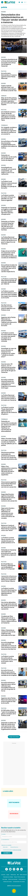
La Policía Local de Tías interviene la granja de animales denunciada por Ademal (9, 281)
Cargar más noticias (14, 736)
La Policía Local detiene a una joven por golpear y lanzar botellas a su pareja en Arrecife (9, 184)
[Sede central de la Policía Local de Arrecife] (22, 334)
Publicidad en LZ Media (8, 877)
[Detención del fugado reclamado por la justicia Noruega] (22, 209)
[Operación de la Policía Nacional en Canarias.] (22, 238)
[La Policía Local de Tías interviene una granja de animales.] (22, 280)
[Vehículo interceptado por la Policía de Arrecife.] (22, 156)
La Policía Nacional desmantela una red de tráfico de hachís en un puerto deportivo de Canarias (9, 240)
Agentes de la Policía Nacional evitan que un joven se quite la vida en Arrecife (9, 700)
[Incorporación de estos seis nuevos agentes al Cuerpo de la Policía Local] (22, 196)
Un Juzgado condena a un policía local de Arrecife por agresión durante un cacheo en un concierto (9, 130)
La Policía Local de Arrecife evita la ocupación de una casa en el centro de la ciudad (9, 659)
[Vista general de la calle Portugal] (22, 318)
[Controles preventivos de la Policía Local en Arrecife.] (22, 643)
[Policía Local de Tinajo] (22, 266)
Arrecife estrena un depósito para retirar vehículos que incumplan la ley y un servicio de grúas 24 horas (8, 687)
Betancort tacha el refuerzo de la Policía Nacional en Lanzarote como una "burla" (9, 527)
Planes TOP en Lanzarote (19, 877)
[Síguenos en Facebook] (6, 869)
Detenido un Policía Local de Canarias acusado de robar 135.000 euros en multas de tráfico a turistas (8, 226)
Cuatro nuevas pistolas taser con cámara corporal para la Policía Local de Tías (9, 88)
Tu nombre (3, 834)
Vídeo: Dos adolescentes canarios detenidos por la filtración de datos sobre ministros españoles (9, 470)
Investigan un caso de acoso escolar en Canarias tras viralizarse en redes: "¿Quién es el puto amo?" (8, 352)
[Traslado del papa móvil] (22, 99)
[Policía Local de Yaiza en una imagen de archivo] (22, 113)
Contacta (3, 874)
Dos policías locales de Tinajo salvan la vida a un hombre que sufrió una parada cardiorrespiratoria (9, 268)
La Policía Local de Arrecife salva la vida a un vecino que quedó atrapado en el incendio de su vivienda (9, 337)
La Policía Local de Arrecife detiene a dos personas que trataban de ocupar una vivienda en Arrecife (9, 294)
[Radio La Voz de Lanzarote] (22, 2)
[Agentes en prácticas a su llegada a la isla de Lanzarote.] (22, 454)
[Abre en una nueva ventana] (14, 891)
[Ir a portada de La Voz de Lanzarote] (14, 863)
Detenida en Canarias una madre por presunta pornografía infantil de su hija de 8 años (8, 553)
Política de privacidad (12, 879)
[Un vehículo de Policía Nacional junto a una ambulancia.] (22, 699)
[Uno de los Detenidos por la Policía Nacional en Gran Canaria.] (22, 467)
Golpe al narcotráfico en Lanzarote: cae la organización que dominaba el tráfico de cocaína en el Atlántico (9, 254)
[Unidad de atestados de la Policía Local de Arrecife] (22, 128)
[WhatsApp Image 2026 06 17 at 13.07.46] (22, 87)
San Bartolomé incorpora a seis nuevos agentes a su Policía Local (8, 307)
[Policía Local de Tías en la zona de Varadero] (14, 45)
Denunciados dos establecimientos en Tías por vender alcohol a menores (14, 18)
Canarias (3, 95)
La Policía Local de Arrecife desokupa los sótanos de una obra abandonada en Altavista (9, 591)
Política (3, 71)
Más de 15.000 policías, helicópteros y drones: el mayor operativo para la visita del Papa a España (9, 101)
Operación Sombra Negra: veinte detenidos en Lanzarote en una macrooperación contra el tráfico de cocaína (8, 513)
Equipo (7, 874)
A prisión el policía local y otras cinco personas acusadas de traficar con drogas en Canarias (9, 62)
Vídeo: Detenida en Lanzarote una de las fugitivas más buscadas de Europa (8, 632)
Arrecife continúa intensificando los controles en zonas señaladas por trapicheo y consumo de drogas (8, 384)
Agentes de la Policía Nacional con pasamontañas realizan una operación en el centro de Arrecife (9, 321)
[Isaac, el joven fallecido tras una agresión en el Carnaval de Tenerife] (22, 603)
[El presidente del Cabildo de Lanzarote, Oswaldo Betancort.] (22, 526)
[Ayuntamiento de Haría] (22, 711)
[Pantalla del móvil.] (22, 617)
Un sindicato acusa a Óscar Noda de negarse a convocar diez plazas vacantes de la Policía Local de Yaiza (8, 116)
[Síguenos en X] (17, 869)
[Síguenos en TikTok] (21, 869)
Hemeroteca (13, 874)
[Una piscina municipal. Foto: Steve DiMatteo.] (22, 422)
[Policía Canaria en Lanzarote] (22, 577)
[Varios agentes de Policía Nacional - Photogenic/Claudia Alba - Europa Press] (22, 551)
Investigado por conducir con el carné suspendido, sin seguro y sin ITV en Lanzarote (8, 170)
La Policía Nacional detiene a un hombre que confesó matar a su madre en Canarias (8, 397)
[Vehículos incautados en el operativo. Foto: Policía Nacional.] (22, 60)
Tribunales (4, 125)
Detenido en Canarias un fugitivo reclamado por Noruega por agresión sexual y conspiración (8, 211)
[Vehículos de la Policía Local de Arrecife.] (22, 182)
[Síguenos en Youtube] (10, 869)
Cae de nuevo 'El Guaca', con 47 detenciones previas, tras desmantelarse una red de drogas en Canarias (8, 368)
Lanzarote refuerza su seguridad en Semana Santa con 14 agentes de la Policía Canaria (9, 578)
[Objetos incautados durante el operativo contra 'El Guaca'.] (22, 365)
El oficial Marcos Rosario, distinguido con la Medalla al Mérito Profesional (8, 566)
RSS (18, 874)
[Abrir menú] (2, 2)
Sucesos (3, 11)
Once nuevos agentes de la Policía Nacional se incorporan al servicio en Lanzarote (8, 484)
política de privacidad (17, 849)
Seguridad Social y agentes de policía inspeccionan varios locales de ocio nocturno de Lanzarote (9, 497)
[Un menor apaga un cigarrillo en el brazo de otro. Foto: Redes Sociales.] (22, 349)
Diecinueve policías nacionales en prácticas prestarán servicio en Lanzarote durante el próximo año (9, 456)
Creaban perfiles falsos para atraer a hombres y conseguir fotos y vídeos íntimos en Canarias (9, 619)
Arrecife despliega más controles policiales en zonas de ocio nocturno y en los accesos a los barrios (8, 645)
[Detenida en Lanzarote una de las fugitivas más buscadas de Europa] (22, 631)
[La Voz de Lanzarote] (9, 2)
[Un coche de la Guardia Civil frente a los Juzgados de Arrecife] (22, 223)
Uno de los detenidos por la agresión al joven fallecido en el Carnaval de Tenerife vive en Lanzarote (9, 605)
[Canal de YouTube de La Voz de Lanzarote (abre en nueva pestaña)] (19, 2)
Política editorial (22, 879)
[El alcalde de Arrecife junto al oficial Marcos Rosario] (22, 565)
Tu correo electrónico (5, 839)
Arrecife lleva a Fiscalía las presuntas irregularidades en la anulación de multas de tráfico (9, 144)
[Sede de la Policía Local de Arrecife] (22, 169)
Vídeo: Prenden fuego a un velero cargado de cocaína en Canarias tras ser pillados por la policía (9, 442)
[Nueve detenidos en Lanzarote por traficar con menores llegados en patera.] (22, 396)
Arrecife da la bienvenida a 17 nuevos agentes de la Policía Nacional (9, 75)
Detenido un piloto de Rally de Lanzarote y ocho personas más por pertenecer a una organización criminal (8, 726)
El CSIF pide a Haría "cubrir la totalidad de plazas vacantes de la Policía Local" (8, 712)
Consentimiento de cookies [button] (19, 881)
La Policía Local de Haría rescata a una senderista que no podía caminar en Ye (8, 540)
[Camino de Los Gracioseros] (22, 539)
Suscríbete (6, 853)
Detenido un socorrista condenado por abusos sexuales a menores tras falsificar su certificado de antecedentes (9, 426)
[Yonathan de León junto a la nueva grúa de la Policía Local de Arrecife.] (22, 684)
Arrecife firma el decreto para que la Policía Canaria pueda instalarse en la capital (9, 672)
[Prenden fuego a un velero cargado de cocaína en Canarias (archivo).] (22, 440)
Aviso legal (4, 879)
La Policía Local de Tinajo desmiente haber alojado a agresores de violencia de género (9, 410)
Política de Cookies (7, 881)
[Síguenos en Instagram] (14, 869)
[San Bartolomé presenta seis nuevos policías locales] (22, 306)
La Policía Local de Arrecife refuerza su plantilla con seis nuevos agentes (8, 197)
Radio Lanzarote (23, 874)
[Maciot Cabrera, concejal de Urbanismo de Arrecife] (22, 671)
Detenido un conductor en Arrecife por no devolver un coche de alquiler (9, 157)
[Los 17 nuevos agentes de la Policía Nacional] (22, 74)
